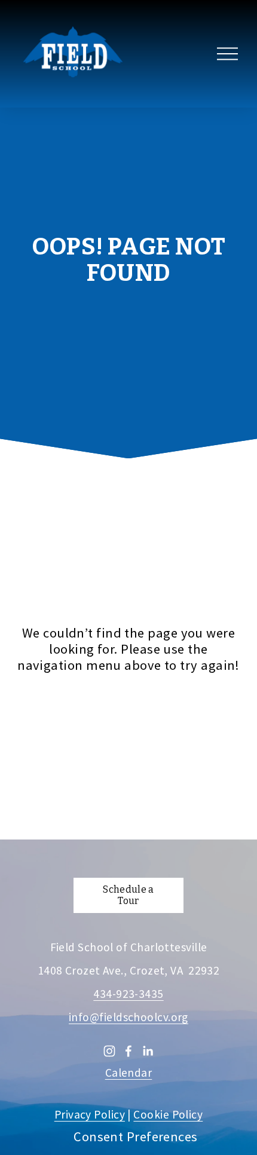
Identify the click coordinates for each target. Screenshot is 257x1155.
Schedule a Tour (128, 895)
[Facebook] (128, 1051)
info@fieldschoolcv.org (128, 1017)
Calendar (128, 1073)
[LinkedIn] (148, 1051)
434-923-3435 (128, 994)
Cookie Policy (168, 1115)
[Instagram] (109, 1051)
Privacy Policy (89, 1115)
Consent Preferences (136, 1136)
